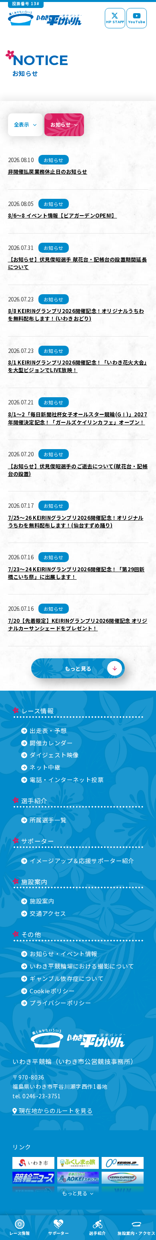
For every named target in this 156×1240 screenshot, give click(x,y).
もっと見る (74, 1193)
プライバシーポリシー (60, 1002)
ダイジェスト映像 (54, 755)
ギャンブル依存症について (67, 978)
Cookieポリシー (52, 990)
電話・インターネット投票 (67, 779)
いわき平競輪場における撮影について (82, 966)
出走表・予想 (48, 730)
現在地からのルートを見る (56, 1110)
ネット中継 (45, 767)
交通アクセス (48, 913)
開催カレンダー (51, 743)
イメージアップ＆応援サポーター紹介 (82, 860)
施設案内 (42, 901)
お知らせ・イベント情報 (63, 953)
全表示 (21, 124)
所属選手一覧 (48, 820)
